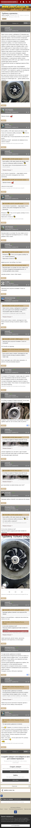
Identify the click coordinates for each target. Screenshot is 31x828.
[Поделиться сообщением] (26, 30)
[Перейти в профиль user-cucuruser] (2, 110)
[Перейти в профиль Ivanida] (2, 125)
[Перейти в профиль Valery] (2, 395)
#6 (28, 229)
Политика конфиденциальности (16, 809)
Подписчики (14, 786)
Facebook (15, 811)
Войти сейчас (15, 780)
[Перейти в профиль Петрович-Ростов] (2, 508)
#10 (28, 334)
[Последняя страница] (29, 23)
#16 (28, 509)
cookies (25, 818)
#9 (28, 300)
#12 (28, 396)
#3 (28, 127)
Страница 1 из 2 (15, 23)
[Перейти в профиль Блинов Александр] (2, 299)
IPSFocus (18, 807)
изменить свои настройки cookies (21, 819)
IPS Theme (13, 807)
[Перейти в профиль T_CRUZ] (2, 283)
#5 (28, 198)
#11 (28, 372)
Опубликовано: (11, 30)
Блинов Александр (10, 298)
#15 (28, 495)
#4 (28, 154)
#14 (28, 465)
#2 (28, 112)
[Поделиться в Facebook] (2, 796)
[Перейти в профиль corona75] (2, 29)
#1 (28, 30)
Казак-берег (8, 369)
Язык (1, 809)
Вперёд (25, 751)
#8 (28, 284)
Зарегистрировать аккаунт (15, 771)
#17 (28, 605)
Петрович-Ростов (10, 507)
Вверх (3, 105)
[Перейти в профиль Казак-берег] (2, 371)
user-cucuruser (9, 109)
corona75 (7, 15)
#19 (28, 681)
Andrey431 (8, 492)
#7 (28, 247)
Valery (6, 394)
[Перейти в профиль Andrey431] (2, 494)
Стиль (5, 809)
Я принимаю (16, 825)
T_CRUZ (7, 282)
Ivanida (7, 124)
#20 (28, 715)
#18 (28, 650)
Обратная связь (27, 809)
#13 (28, 432)
